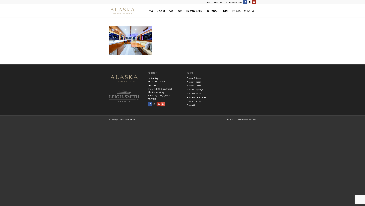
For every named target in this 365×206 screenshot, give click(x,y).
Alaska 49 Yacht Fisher (196, 97)
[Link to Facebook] (245, 2)
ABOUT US (218, 2)
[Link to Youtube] (254, 2)
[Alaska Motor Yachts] (122, 10)
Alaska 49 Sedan (194, 93)
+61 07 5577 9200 (156, 81)
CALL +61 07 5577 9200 (233, 2)
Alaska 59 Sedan (194, 101)
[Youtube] (159, 104)
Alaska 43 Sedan (194, 78)
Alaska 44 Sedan (194, 82)
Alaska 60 (191, 105)
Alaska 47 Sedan (194, 85)
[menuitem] (208, 2)
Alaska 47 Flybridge (195, 89)
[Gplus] (163, 104)
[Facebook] (150, 104)
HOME (208, 2)
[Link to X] (249, 2)
